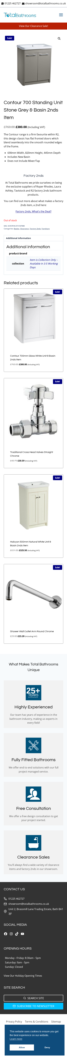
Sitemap (56, 1021)
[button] (59, 38)
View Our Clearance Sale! (33, 26)
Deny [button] (47, 1047)
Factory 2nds (35, 228)
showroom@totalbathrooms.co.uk (28, 904)
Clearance (24, 228)
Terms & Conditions (36, 1021)
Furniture (46, 228)
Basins (16, 228)
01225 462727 (16, 898)
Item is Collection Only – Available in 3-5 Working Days (44, 263)
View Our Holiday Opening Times (23, 975)
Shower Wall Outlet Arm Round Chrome (32, 631)
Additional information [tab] (18, 238)
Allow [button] (22, 1047)
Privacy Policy (14, 1021)
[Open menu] (60, 15)
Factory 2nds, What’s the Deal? (33, 211)
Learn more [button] (16, 1039)
